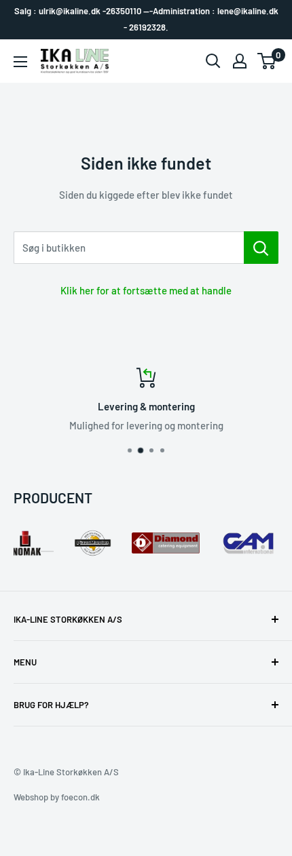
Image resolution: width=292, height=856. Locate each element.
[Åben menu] (20, 61)
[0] (267, 61)
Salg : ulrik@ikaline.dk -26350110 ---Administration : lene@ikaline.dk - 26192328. (146, 19)
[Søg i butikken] (261, 247)
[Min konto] (240, 61)
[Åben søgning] (213, 61)
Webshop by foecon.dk (57, 797)
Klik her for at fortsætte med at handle (146, 290)
